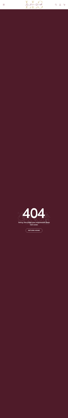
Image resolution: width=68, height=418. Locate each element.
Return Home (34, 230)
